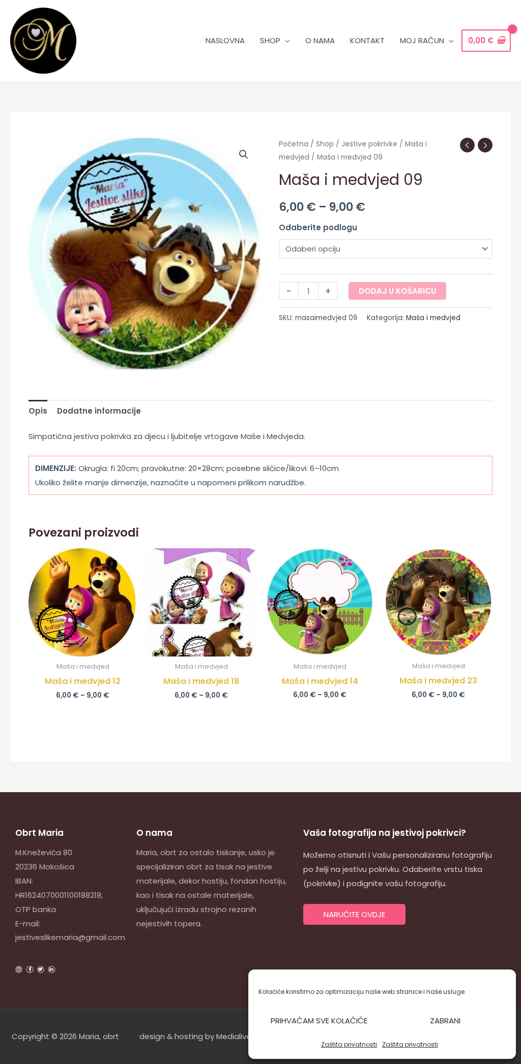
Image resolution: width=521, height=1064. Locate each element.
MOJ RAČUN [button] (422, 40)
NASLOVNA (225, 40)
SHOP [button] (270, 40)
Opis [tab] (37, 410)
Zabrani (445, 1020)
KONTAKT (367, 40)
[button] (244, 154)
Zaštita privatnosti (349, 1044)
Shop (325, 144)
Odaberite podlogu (318, 227)
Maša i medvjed (433, 318)
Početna (293, 144)
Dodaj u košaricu (397, 291)
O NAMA (320, 40)
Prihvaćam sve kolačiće (319, 1020)
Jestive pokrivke (369, 144)
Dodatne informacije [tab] (99, 410)
